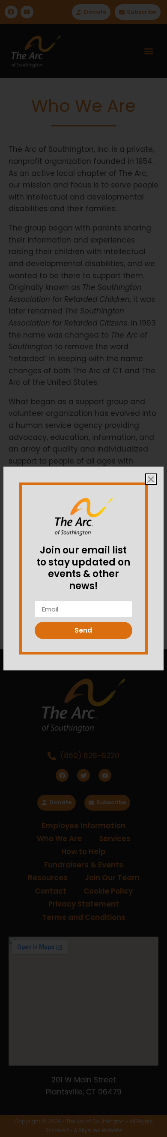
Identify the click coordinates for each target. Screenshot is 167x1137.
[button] (151, 479)
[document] (83, 568)
